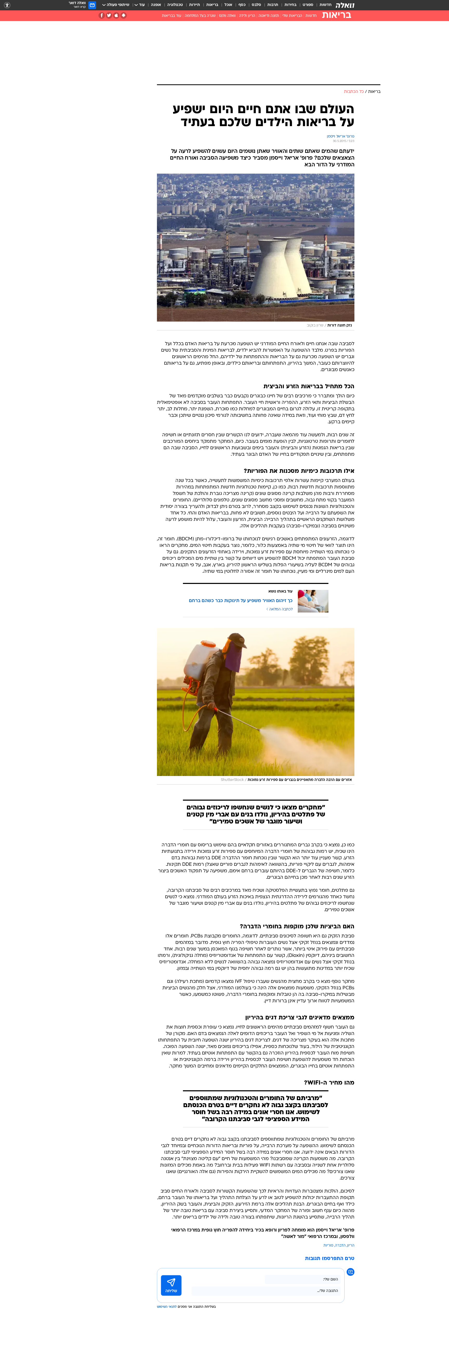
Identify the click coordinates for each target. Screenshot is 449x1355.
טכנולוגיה (175, 5)
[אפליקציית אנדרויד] (123, 15)
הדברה (340, 1245)
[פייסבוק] (101, 15)
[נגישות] (7, 5)
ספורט (308, 5)
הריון (350, 1245)
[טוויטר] (109, 15)
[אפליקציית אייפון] (116, 15)
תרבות (272, 5)
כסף (242, 5)
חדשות (326, 5)
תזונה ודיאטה (269, 16)
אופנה (156, 5)
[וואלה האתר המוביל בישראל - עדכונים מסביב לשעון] (345, 5)
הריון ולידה (247, 16)
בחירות (290, 5)
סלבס (256, 5)
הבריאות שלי (292, 16)
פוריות (328, 1245)
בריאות (212, 5)
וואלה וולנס (227, 16)
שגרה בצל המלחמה (200, 16)
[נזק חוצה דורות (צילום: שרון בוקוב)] (255, 252)
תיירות (194, 5)
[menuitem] (322, 5)
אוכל (228, 5)
